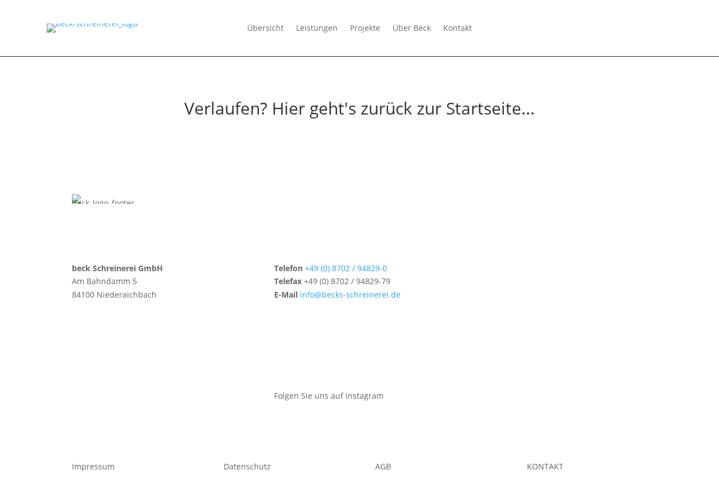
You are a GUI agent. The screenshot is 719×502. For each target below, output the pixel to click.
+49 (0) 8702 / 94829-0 (346, 268)
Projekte (365, 28)
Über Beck (412, 28)
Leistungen (317, 28)
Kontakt (457, 28)
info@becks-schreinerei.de (350, 294)
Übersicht (265, 28)
